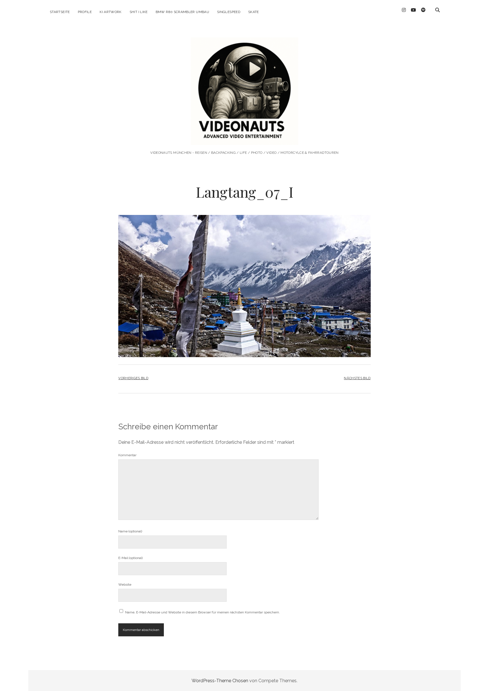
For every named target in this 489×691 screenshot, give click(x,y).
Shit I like (139, 12)
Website (124, 585)
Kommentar (127, 455)
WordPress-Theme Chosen (220, 680)
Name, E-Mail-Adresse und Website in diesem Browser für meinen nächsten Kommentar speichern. (202, 612)
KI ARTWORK (111, 12)
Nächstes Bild (357, 378)
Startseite (60, 12)
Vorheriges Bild (133, 378)
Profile (85, 12)
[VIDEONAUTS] (244, 137)
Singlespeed (228, 12)
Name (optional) (130, 531)
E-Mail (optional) (130, 558)
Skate (253, 12)
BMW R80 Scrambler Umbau (182, 12)
